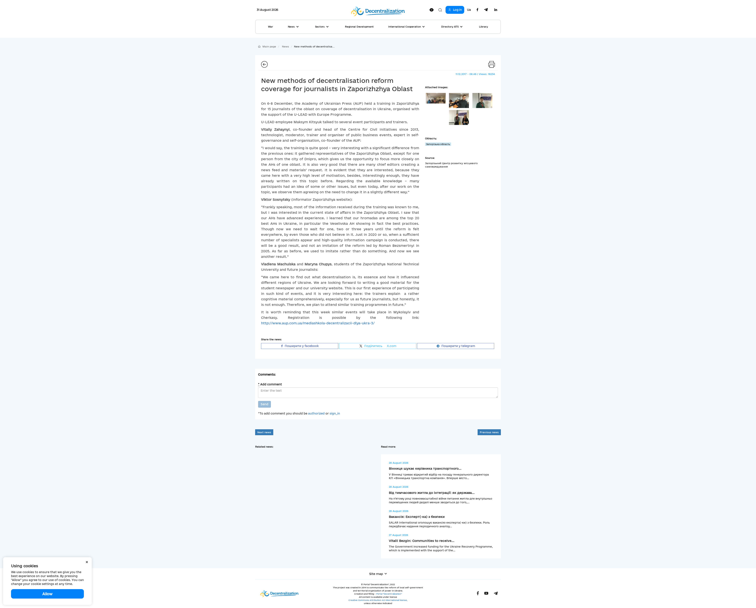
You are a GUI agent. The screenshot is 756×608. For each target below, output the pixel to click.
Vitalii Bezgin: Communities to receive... (421, 540)
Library (483, 26)
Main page (269, 46)
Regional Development (359, 26)
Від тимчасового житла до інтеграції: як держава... (432, 492)
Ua (469, 9)
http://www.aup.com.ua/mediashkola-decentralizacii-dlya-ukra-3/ (317, 323)
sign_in (335, 413)
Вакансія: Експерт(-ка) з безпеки (417, 516)
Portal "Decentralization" (389, 594)
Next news (264, 432)
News (285, 46)
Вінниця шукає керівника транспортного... (425, 468)
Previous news (489, 432)
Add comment (270, 384)
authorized (316, 413)
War (270, 26)
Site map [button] (376, 574)
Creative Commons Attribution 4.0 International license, (377, 600)
